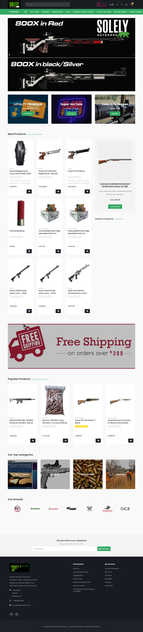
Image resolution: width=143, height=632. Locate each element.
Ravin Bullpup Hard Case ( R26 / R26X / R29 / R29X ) (20, 173)
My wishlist (108, 579)
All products (109, 586)
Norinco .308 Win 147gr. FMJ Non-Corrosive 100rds (54, 421)
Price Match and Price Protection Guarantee (84, 590)
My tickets (108, 575)
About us (76, 568)
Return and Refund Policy (81, 582)
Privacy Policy (77, 579)
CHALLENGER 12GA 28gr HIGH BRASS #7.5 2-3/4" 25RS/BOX (49, 233)
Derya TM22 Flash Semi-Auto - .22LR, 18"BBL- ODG (18, 293)
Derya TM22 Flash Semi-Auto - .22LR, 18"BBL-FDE (47, 293)
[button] (9, 54)
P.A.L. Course (12, 461)
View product (115, 207)
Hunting (108, 461)
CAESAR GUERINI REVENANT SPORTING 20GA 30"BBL (115, 185)
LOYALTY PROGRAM (103, 12)
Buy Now (71, 114)
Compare (108, 582)
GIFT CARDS (34, 12)
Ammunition (77, 461)
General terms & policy (81, 572)
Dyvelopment (95, 626)
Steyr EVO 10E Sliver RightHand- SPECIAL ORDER (48, 173)
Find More (28, 114)
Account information (112, 568)
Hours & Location (79, 586)
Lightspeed (80, 626)
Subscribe (105, 549)
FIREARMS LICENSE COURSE (83, 12)
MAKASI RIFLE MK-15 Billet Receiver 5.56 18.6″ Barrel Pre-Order (21, 423)
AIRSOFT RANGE (135, 12)
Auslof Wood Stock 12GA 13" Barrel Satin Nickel (119, 421)
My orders (108, 572)
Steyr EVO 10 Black (76, 171)
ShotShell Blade (17, 231)
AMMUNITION (57, 12)
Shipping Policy (78, 575)
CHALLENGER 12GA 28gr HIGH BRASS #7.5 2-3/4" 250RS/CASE (78, 233)
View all (118, 219)
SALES (68, 12)
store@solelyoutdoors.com (21, 605)
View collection (34, 134)
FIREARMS (45, 12)
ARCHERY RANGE (120, 12)
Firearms (43, 461)
